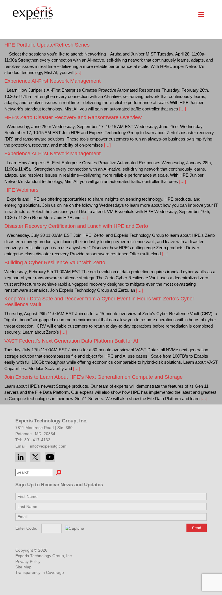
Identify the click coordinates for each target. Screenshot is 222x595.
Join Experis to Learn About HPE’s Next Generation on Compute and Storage (93, 377)
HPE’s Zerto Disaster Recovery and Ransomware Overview (73, 117)
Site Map (23, 567)
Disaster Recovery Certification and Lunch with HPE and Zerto (76, 226)
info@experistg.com (48, 446)
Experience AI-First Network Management (52, 81)
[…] (77, 72)
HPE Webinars (21, 190)
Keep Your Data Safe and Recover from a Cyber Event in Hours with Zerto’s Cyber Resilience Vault (99, 301)
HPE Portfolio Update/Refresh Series (47, 45)
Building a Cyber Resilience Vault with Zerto (54, 262)
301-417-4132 (37, 440)
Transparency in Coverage (39, 572)
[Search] (58, 472)
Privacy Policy (27, 561)
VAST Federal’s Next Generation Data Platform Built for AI (71, 341)
